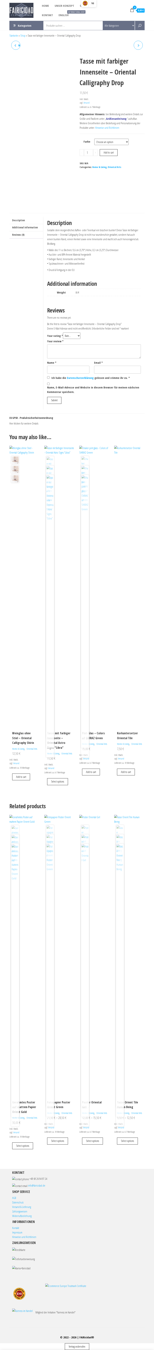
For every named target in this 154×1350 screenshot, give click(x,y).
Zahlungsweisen (19, 1211)
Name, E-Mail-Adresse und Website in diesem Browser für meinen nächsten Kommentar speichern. (93, 389)
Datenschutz (18, 1202)
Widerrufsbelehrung (22, 1216)
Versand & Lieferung (21, 1207)
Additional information (25, 227)
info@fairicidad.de (36, 1185)
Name (51, 362)
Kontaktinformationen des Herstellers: (40, 423)
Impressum (17, 1232)
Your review (55, 341)
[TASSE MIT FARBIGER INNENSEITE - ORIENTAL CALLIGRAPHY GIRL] (138, 45)
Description (18, 220)
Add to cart (109, 152)
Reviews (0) (18, 234)
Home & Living (99, 167)
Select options (57, 781)
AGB (14, 1198)
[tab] (26, 220)
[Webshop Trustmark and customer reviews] (19, 1294)
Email (98, 362)
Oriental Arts (114, 167)
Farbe (87, 141)
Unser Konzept (64, 6)
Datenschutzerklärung (80, 378)
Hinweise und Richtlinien (107, 127)
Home (45, 6)
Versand (87, 102)
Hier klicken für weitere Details (23, 423)
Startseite (13, 35)
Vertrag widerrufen (77, 1346)
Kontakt (47, 15)
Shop (23, 35)
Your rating (55, 336)
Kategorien (24, 25)
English (65, 14)
